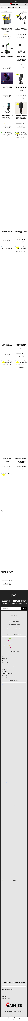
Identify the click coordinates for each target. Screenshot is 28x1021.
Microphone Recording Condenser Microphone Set (7, 345)
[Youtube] (16, 1)
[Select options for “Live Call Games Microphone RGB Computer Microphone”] (10, 240)
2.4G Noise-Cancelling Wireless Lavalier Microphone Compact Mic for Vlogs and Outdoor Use (7, 29)
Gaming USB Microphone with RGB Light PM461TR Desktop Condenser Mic (7, 117)
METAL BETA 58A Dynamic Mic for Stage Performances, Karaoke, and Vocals (21, 231)
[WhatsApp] (12, 1)
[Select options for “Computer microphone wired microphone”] (10, 68)
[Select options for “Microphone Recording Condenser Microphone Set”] (10, 355)
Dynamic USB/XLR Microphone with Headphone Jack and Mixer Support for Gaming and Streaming (21, 88)
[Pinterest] (18, 1)
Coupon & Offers (9, 1015)
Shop (5, 7)
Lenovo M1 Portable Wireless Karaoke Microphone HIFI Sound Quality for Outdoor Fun (21, 118)
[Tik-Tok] (14, 1)
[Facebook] (10, 1)
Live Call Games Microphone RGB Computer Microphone (7, 230)
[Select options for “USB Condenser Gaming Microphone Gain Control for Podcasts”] (10, 469)
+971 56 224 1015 (16, 621)
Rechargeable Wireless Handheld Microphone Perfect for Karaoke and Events (21, 346)
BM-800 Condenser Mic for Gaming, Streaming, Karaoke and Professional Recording (21, 28)
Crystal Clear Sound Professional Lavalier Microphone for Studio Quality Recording (21, 58)
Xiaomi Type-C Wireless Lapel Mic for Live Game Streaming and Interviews (7, 573)
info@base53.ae (15, 619)
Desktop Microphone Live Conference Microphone (7, 87)
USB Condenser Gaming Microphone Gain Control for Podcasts (7, 460)
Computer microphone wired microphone (7, 57)
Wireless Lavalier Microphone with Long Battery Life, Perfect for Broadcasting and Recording (21, 460)
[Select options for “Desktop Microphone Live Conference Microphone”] (10, 96)
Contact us (18, 1015)
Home (2, 7)
